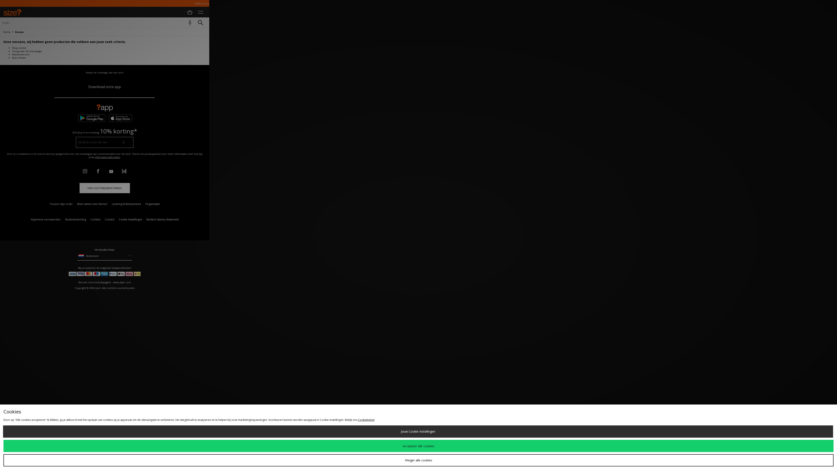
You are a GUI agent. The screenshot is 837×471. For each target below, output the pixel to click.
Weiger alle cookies (418, 460)
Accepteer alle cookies (418, 446)
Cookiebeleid (366, 420)
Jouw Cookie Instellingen (418, 431)
